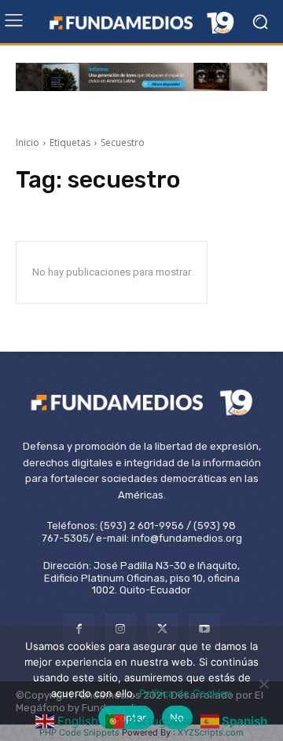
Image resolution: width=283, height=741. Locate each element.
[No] (263, 684)
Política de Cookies (185, 693)
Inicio (27, 142)
